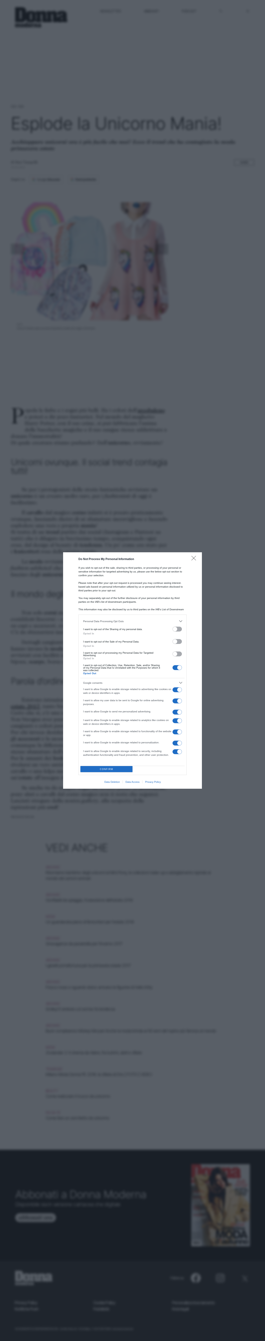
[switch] (177, 629)
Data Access (132, 781)
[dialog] (132, 670)
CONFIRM (106, 769)
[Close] (194, 559)
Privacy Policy (153, 781)
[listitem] (132, 621)
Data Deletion (112, 781)
